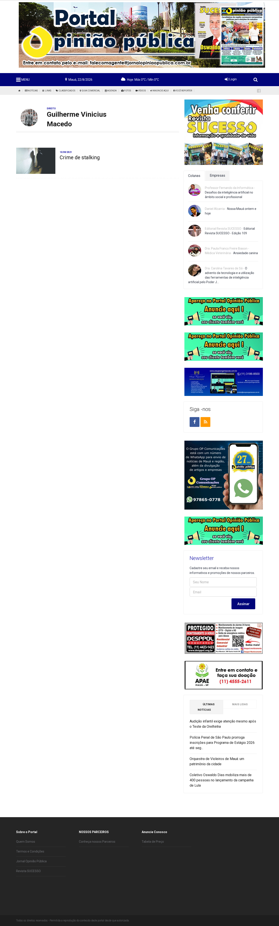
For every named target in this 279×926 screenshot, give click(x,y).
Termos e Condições (30, 851)
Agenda (112, 90)
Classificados (66, 90)
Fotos (127, 90)
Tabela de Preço (153, 841)
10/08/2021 (66, 152)
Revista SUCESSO (28, 871)
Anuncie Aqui (161, 90)
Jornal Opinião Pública (31, 861)
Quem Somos (25, 841)
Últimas (206, 707)
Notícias (32, 90)
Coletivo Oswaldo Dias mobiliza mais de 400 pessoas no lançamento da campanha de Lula (221, 780)
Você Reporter (183, 90)
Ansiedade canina (245, 253)
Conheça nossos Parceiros (97, 841)
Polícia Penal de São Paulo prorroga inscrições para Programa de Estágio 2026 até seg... (222, 742)
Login (233, 79)
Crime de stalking (80, 158)
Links (47, 90)
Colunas (194, 176)
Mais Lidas (240, 704)
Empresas (217, 175)
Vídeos (142, 90)
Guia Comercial (90, 90)
